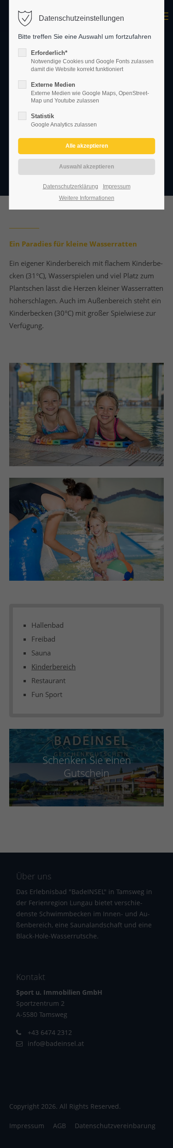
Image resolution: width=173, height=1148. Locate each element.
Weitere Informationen (86, 198)
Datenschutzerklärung (70, 186)
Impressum (117, 186)
